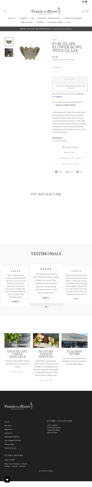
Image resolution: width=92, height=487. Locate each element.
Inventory (70, 152)
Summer (24, 18)
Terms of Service (10, 448)
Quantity (57, 67)
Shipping (55, 59)
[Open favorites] (7, 479)
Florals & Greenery (72, 18)
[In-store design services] (46, 340)
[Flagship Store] (74, 340)
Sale (69, 22)
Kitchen (40, 22)
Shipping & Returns (70, 158)
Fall (33, 18)
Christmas (41, 18)
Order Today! (17, 372)
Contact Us (8, 433)
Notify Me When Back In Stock (71, 87)
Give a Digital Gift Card (12, 440)
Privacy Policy (9, 444)
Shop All (12, 18)
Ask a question (70, 164)
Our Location (46, 380)
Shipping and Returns (12, 437)
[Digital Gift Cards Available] (17, 340)
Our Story (7, 426)
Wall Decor (27, 22)
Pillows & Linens (55, 22)
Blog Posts (8, 429)
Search (6, 422)
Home (54, 40)
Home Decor (54, 18)
